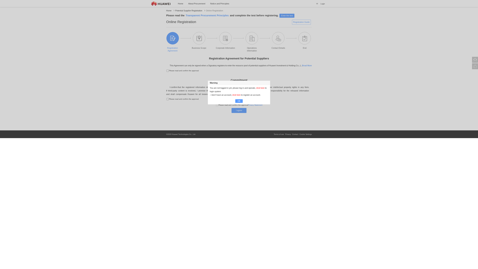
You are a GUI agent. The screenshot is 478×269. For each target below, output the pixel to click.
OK (239, 101)
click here (260, 88)
